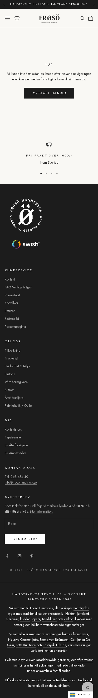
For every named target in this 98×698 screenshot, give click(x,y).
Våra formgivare (16, 382)
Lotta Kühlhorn (26, 645)
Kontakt (10, 279)
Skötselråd (12, 318)
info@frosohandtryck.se (21, 482)
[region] (49, 153)
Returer (10, 310)
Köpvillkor (11, 303)
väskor (68, 619)
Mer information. (41, 511)
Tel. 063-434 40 (16, 476)
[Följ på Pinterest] (31, 556)
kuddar (25, 619)
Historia (10, 374)
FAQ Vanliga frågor (18, 287)
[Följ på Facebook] (7, 556)
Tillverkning (12, 350)
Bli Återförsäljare (16, 445)
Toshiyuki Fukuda (54, 645)
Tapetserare (13, 437)
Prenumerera (25, 539)
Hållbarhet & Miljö (17, 366)
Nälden (70, 613)
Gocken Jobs (29, 639)
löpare (36, 619)
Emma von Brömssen (54, 639)
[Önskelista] (17, 18)
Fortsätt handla (49, 93)
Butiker (9, 389)
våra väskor (85, 659)
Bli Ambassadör (15, 453)
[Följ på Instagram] (19, 556)
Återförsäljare (14, 397)
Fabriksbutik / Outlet (18, 405)
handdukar (49, 619)
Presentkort (12, 295)
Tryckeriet (11, 358)
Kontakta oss (13, 429)
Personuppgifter (15, 326)
